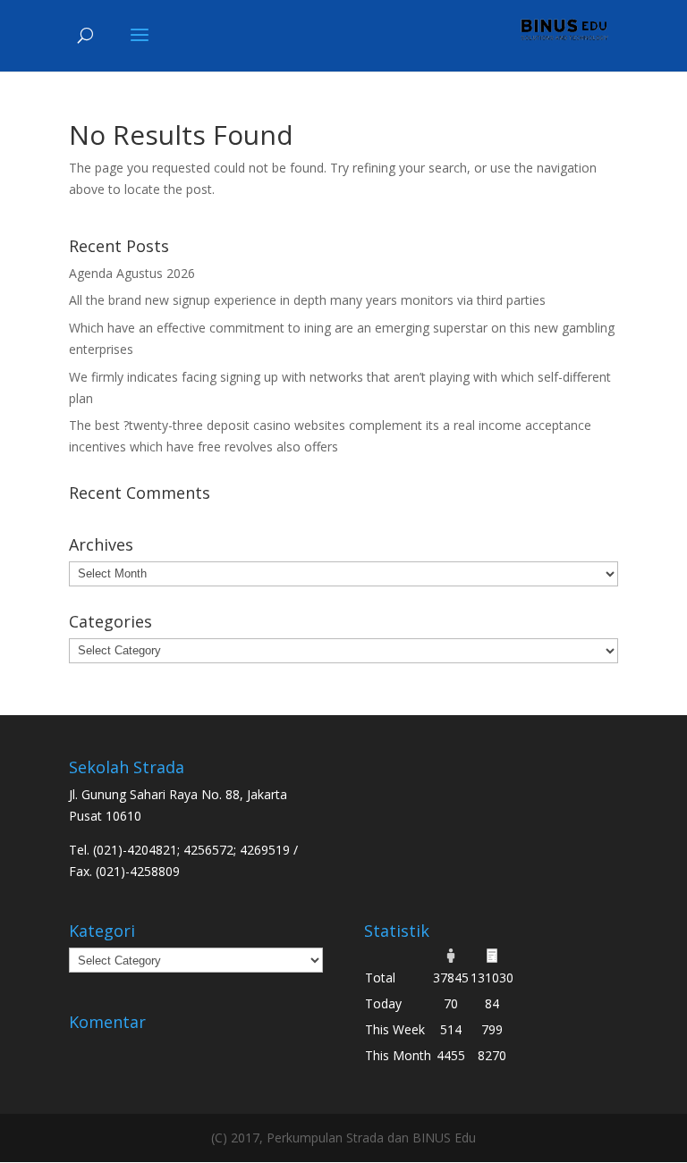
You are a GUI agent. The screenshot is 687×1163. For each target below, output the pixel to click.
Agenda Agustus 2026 (132, 273)
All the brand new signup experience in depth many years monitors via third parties (307, 299)
